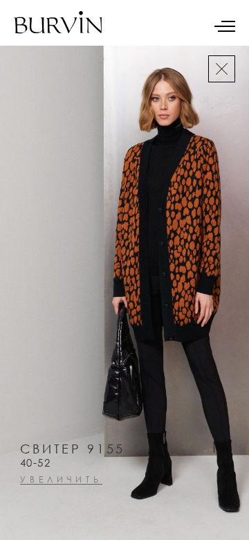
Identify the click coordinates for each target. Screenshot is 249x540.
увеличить (61, 480)
